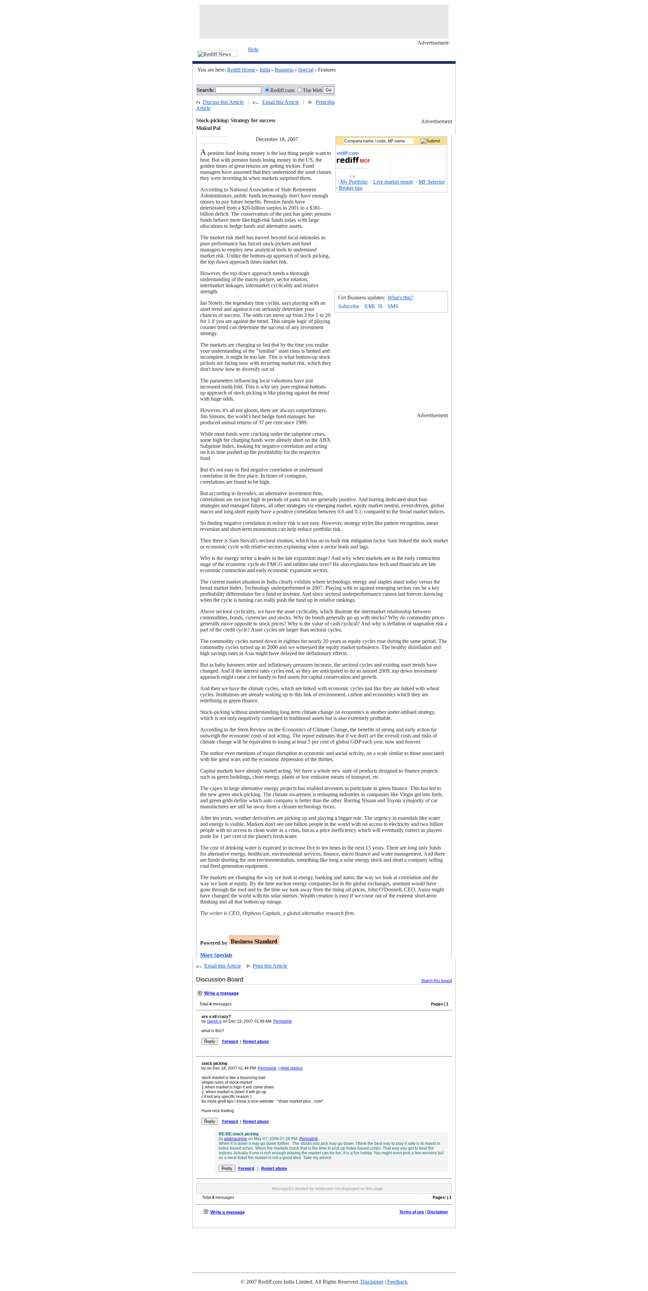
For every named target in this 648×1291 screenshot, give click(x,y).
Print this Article (270, 966)
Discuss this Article (223, 102)
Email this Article (280, 102)
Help (253, 49)
